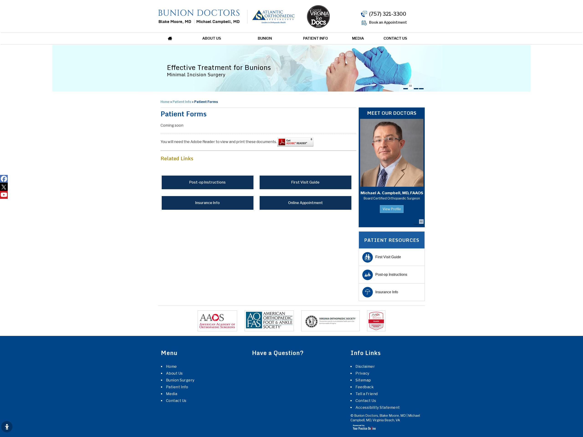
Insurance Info (207, 203)
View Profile (392, 209)
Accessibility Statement (377, 407)
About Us (211, 38)
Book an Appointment (388, 22)
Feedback (364, 387)
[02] (411, 88)
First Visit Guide (305, 182)
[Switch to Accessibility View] (7, 426)
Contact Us (395, 38)
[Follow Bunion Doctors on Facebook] (4, 179)
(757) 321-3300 (387, 14)
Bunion (265, 38)
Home (171, 38)
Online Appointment (305, 203)
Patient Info (315, 38)
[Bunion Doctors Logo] (199, 16)
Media (358, 38)
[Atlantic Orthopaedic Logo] (267, 16)
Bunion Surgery (180, 380)
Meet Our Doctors (391, 113)
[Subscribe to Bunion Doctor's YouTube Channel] (4, 195)
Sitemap (363, 380)
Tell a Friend (366, 394)
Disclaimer (365, 366)
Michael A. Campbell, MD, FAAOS (392, 195)
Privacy (362, 373)
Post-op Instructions (207, 182)
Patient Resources (391, 240)
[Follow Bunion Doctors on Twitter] (4, 187)
